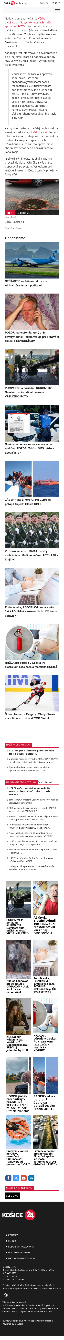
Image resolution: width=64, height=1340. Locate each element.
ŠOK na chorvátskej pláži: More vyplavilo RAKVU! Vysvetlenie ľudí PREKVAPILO (32, 809)
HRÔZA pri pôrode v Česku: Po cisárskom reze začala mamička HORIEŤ (31, 859)
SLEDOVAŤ (12, 1195)
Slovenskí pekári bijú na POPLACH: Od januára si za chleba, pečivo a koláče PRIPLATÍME (33, 818)
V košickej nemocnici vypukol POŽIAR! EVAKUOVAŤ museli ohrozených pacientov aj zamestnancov (33, 760)
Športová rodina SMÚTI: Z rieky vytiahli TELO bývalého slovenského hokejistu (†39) (30, 769)
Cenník (12, 1240)
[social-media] (5, 1294)
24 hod (48, 782)
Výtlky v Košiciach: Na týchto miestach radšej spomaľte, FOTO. (28, 22)
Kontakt (13, 1235)
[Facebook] (8, 1178)
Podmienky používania (20, 1246)
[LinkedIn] (31, 1178)
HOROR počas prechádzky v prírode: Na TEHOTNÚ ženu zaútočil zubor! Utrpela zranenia (29, 791)
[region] (26, 4)
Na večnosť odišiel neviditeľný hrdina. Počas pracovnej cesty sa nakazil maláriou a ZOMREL (31, 834)
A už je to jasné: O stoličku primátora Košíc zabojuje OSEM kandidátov (31, 752)
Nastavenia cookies (19, 1252)
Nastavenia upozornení (21, 1258)
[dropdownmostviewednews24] (32, 877)
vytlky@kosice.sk (37, 132)
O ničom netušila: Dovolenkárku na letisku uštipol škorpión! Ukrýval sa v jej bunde (33, 843)
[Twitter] (16, 1178)
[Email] (23, 1178)
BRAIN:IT (19, 1323)
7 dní (40, 782)
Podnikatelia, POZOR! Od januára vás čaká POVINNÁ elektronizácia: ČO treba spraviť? (29, 826)
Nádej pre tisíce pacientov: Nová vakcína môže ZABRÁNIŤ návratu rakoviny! (31, 868)
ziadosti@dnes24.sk (51, 1288)
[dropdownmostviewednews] (32, 776)
